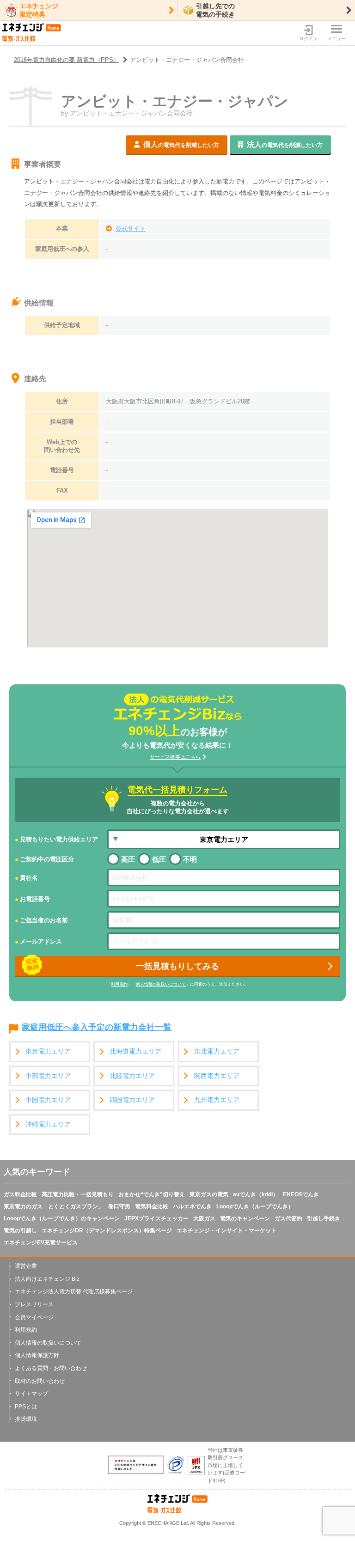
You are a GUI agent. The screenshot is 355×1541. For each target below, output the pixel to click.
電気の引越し (20, 1230)
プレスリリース (34, 1304)
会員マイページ (34, 1317)
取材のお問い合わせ (40, 1381)
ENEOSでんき (301, 1194)
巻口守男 (119, 1206)
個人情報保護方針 (37, 1355)
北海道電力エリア (135, 1051)
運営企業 (26, 1266)
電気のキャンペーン (245, 1218)
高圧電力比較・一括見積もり (78, 1194)
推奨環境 (26, 1419)
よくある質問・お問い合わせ (51, 1368)
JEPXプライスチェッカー (156, 1218)
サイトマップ (31, 1393)
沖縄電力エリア (48, 1124)
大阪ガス (204, 1218)
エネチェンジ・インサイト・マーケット (226, 1230)
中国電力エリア (48, 1099)
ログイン (308, 38)
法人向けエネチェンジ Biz (47, 1279)
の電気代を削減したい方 (181, 144)
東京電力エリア (48, 1051)
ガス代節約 (288, 1218)
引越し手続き (323, 1218)
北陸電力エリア (132, 1075)
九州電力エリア (216, 1099)
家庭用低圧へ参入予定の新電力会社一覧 (96, 1027)
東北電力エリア (216, 1051)
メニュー (336, 38)
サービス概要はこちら (175, 757)
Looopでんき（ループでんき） (255, 1206)
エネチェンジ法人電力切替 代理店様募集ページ (74, 1291)
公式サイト (131, 228)
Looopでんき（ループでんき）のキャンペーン (62, 1218)
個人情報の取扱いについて (161, 984)
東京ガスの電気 (209, 1194)
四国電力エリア (132, 1099)
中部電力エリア (48, 1075)
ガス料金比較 (20, 1194)
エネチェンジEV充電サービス (41, 1242)
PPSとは (26, 1406)
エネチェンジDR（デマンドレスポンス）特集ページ (107, 1230)
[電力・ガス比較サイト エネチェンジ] (31, 33)
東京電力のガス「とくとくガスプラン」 (54, 1206)
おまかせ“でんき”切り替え (151, 1194)
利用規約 (119, 984)
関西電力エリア (216, 1075)
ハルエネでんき (192, 1206)
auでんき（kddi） (255, 1194)
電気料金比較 (151, 1206)
